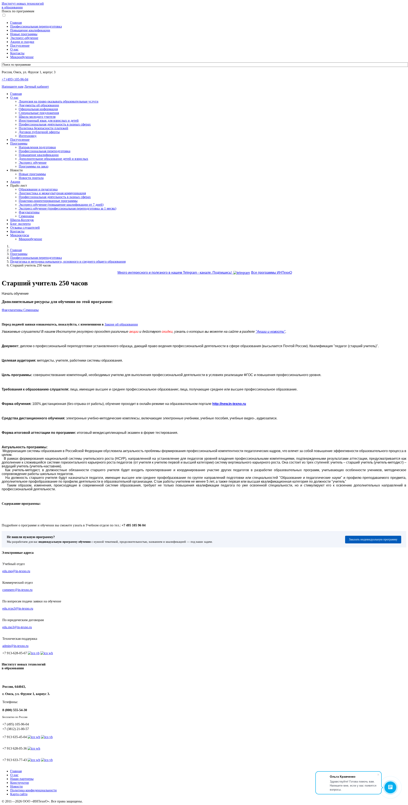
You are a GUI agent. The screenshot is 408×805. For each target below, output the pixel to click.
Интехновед (27, 136)
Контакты (17, 53)
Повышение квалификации (30, 30)
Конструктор (19, 782)
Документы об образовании (39, 105)
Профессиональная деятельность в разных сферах (55, 124)
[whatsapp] (34, 737)
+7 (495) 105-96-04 (15, 79)
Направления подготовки (37, 147)
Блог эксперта (20, 224)
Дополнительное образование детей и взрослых (53, 159)
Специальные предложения (39, 113)
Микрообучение (22, 57)
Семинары (26, 216)
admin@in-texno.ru (15, 646)
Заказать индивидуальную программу (373, 539)
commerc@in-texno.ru (17, 590)
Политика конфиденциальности (33, 790)
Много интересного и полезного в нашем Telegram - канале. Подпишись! (175, 272)
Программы (18, 143)
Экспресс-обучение (24, 38)
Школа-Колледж (22, 220)
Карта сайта (18, 794)
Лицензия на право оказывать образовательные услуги (58, 101)
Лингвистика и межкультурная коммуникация (52, 193)
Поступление (20, 45)
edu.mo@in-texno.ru (16, 571)
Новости (16, 786)
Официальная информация (38, 109)
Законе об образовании (121, 324)
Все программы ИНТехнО (271, 272)
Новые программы (23, 34)
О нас (14, 49)
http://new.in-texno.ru (229, 404)
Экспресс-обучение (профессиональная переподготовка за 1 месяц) (67, 208)
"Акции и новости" (270, 331)
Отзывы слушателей (25, 227)
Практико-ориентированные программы (48, 201)
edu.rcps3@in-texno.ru (17, 608)
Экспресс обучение (33, 162)
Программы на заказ (33, 166)
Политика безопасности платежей (43, 128)
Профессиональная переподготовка (36, 26)
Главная (16, 22)
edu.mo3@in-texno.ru (17, 627)
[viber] (47, 737)
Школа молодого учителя (37, 116)
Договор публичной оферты (39, 132)
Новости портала (31, 178)
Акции (15, 181)
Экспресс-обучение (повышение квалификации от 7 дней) (61, 204)
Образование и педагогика (38, 189)
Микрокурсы (19, 235)
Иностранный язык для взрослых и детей (49, 120)
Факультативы (29, 212)
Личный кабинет (36, 86)
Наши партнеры (22, 779)
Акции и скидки (22, 42)
